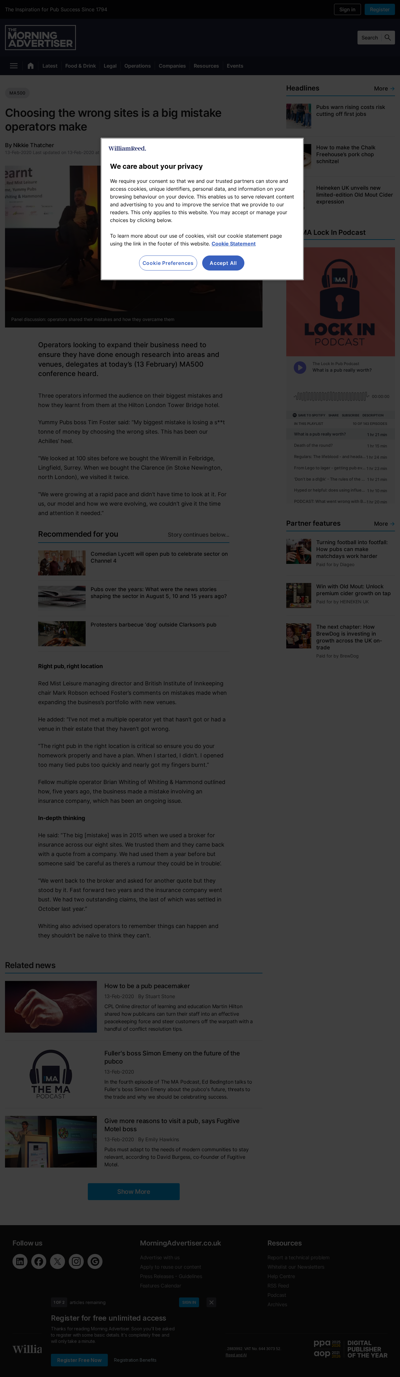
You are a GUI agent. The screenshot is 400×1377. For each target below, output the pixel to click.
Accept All (223, 263)
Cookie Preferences (168, 263)
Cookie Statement (234, 243)
